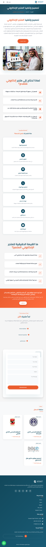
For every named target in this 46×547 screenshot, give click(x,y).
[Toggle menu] (4, 2)
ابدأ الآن (23, 303)
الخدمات (27, 12)
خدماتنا (40, 500)
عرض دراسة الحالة (37, 436)
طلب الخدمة (23, 41)
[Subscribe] (25, 536)
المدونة (40, 505)
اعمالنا (41, 502)
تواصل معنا (40, 507)
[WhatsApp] (4, 543)
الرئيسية (31, 12)
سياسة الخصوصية (38, 510)
